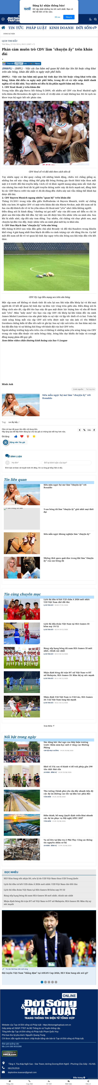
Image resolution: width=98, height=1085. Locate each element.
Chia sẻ (88, 1084)
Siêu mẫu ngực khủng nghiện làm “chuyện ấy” (67, 534)
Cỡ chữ (49, 1084)
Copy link (29, 1084)
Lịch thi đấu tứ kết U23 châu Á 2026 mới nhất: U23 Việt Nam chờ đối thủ (67, 600)
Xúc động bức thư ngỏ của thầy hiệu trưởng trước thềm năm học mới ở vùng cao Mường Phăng (66, 745)
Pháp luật (36, 27)
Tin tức (15, 27)
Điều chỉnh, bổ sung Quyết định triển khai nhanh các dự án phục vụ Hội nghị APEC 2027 (68, 816)
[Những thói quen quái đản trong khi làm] (22, 568)
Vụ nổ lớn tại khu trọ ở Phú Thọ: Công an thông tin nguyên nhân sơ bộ (68, 841)
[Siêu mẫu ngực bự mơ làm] (21, 405)
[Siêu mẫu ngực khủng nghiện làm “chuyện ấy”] (22, 543)
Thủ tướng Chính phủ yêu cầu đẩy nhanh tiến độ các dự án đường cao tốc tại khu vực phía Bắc (68, 792)
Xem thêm (48, 725)
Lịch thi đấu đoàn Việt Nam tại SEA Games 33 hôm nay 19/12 (66, 625)
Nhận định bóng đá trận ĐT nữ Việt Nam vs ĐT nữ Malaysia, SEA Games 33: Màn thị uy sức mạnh (69, 674)
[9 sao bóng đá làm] (22, 519)
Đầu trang (78, 1078)
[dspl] (4, 28)
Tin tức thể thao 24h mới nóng (16, 969)
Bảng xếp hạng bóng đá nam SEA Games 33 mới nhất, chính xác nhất (68, 649)
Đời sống (85, 27)
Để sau (57, 17)
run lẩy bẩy (13, 422)
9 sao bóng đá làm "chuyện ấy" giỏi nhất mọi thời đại (69, 510)
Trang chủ (9, 1084)
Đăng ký (69, 17)
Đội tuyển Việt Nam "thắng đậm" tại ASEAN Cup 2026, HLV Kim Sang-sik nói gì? (45, 972)
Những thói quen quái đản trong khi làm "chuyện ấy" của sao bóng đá (69, 559)
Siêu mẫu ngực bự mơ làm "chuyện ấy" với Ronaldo (66, 397)
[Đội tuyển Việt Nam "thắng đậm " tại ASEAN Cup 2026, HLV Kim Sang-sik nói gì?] (49, 938)
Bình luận (68, 1084)
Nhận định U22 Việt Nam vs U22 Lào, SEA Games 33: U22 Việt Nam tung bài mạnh (68, 698)
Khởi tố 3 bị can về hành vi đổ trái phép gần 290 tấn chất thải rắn (68, 768)
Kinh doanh (61, 27)
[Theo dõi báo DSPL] (49, 63)
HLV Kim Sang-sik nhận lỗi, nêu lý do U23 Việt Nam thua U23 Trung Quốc (41, 878)
